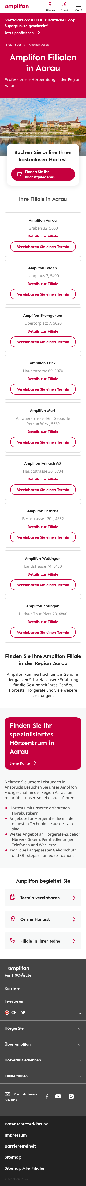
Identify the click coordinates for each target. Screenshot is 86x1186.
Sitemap (13, 1157)
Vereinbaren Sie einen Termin (43, 246)
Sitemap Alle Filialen (25, 1168)
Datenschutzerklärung (26, 1124)
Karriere (12, 988)
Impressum (16, 1135)
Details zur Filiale (43, 236)
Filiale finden (13, 44)
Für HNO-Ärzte (18, 975)
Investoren (14, 1001)
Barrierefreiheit (20, 1146)
